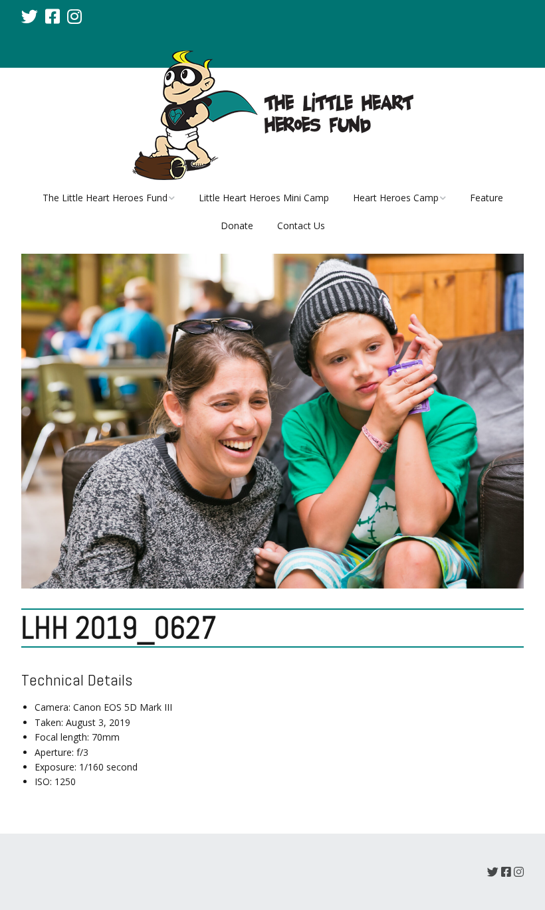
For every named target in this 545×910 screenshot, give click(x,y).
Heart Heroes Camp (396, 197)
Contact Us (301, 225)
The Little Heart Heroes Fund (105, 197)
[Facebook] (52, 16)
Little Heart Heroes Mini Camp (264, 197)
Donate (237, 225)
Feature (486, 197)
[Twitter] (31, 16)
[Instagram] (74, 16)
